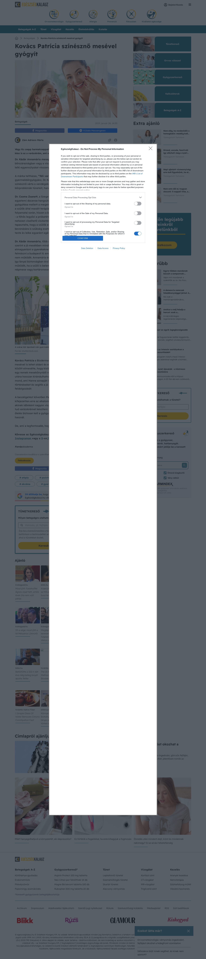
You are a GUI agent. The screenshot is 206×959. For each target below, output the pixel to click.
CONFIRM (83, 238)
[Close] (151, 149)
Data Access (103, 248)
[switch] (137, 203)
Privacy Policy (119, 248)
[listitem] (103, 197)
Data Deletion (87, 248)
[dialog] (103, 479)
